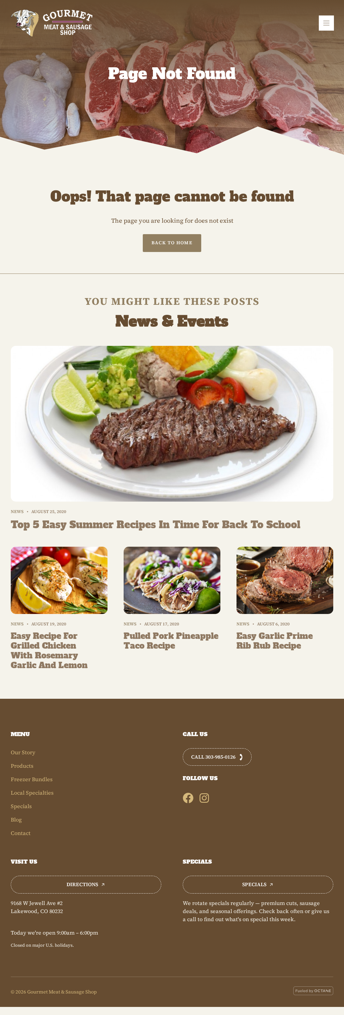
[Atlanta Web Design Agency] (313, 991)
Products (22, 765)
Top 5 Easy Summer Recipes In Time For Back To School (155, 525)
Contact (21, 833)
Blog (16, 819)
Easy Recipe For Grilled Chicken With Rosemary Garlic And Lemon (49, 650)
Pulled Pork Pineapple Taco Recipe (171, 640)
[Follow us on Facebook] (188, 798)
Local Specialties (32, 792)
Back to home (172, 243)
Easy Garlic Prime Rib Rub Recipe (274, 640)
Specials (21, 806)
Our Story (23, 752)
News (17, 511)
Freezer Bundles (31, 779)
